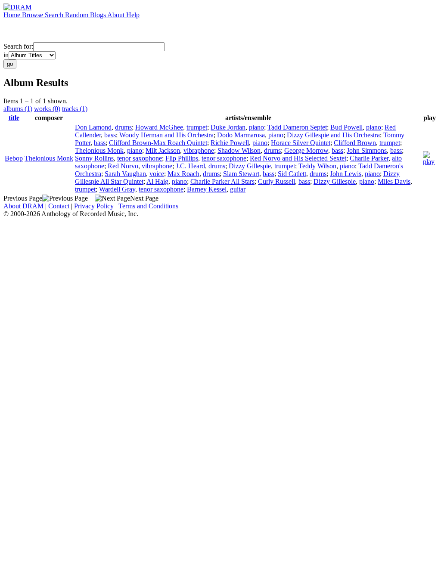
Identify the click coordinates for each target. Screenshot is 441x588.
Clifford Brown (355, 142)
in (6, 55)
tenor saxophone (139, 158)
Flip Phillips (181, 158)
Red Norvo (123, 166)
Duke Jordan (228, 127)
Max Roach (183, 173)
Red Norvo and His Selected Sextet (298, 158)
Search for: (18, 46)
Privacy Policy (94, 206)
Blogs (98, 15)
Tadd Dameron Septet (297, 127)
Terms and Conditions (148, 206)
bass (110, 135)
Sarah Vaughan (125, 173)
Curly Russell (276, 181)
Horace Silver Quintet (300, 142)
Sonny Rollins (94, 158)
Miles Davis (394, 181)
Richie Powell (230, 142)
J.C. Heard (190, 166)
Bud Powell (346, 127)
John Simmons (367, 150)
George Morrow (306, 150)
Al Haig (157, 181)
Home (12, 15)
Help (133, 15)
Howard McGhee (159, 127)
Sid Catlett (292, 173)
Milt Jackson (163, 150)
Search (55, 15)
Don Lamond (93, 127)
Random (77, 15)
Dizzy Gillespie (250, 166)
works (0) (47, 108)
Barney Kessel (207, 189)
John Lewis (345, 173)
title (14, 117)
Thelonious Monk (49, 158)
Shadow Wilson (239, 150)
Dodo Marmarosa (241, 135)
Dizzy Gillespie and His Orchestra (333, 135)
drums (123, 127)
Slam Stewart (241, 173)
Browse (33, 15)
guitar (237, 189)
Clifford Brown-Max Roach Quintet (158, 142)
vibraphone (198, 150)
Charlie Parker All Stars (222, 181)
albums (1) (17, 108)
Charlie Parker (369, 158)
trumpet (196, 127)
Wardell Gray (117, 189)
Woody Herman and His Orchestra (166, 135)
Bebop (14, 158)
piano (256, 127)
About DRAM (23, 206)
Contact (58, 206)
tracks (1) (74, 108)
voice (156, 173)
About (116, 15)
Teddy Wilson (317, 166)
